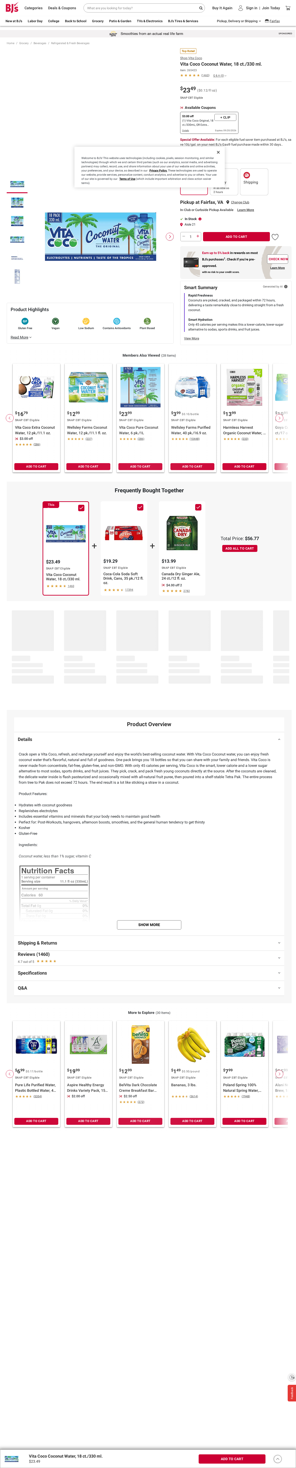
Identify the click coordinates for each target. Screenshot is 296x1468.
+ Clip (225, 117)
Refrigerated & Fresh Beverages (70, 43)
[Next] (170, 237)
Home (10, 43)
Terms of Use (127, 178)
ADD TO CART (236, 237)
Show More (149, 925)
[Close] (218, 152)
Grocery (24, 43)
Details (185, 130)
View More (191, 338)
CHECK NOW (278, 259)
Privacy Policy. (158, 170)
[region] (149, 167)
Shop (191, 58)
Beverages (40, 43)
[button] (275, 236)
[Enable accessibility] (292, 1377)
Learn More (245, 210)
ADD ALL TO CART (239, 548)
